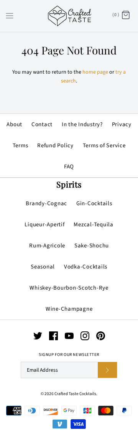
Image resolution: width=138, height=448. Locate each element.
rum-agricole (47, 246)
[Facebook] (53, 335)
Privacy (121, 124)
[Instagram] (84, 335)
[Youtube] (69, 335)
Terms (20, 146)
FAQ (69, 167)
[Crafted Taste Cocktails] (69, 16)
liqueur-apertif (44, 225)
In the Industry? (82, 124)
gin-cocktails (94, 203)
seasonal (43, 267)
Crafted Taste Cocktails (75, 394)
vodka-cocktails (85, 267)
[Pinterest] (100, 335)
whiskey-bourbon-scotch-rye (69, 288)
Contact (42, 124)
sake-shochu (91, 246)
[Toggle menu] (9, 15)
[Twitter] (37, 335)
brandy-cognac (46, 203)
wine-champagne (69, 309)
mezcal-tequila (93, 225)
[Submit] (107, 370)
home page (95, 72)
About (14, 124)
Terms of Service (104, 146)
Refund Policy (55, 146)
